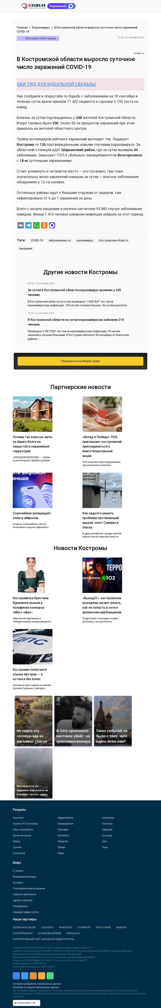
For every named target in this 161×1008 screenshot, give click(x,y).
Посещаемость (20, 906)
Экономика (108, 817)
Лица (105, 847)
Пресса (16, 841)
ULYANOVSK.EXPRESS (49, 933)
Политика (107, 823)
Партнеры (63, 829)
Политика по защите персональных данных (41, 982)
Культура (107, 835)
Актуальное (19, 853)
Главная (22, 27)
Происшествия (65, 823)
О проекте (18, 871)
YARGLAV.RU (73, 933)
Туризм (17, 847)
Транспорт (18, 817)
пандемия (25, 248)
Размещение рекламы (24, 876)
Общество (63, 841)
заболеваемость (60, 240)
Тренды (61, 847)
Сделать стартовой (22, 900)
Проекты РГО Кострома (25, 823)
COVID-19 (37, 240)
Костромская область (113, 240)
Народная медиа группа (25, 912)
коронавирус (85, 240)
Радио (61, 853)
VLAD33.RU (47, 927)
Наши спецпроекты (23, 829)
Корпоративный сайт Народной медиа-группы (43, 939)
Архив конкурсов (22, 835)
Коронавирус (41, 27)
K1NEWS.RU (84, 927)
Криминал (63, 835)
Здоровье (107, 829)
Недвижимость (65, 817)
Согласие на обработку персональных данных (43, 978)
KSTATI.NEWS (103, 927)
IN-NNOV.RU (65, 927)
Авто (104, 841)
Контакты (18, 882)
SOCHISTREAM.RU (23, 933)
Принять (66, 995)
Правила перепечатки (24, 894)
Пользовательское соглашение (29, 888)
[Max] (52, 225)
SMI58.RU (121, 927)
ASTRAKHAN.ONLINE (24, 927)
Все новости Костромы (41, 38)
